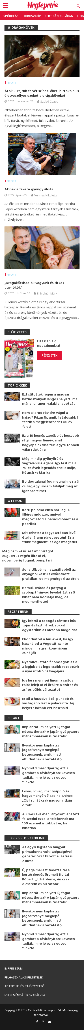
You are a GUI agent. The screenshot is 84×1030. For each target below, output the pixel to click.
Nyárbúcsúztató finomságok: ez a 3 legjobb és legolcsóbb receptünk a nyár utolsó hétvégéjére (50, 667)
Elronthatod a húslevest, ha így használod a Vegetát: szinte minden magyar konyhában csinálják (47, 646)
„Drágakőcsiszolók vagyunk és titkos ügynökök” (34, 285)
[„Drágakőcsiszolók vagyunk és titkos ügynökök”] (42, 247)
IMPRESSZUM (13, 968)
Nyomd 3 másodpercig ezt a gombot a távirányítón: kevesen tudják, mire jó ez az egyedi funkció (48, 775)
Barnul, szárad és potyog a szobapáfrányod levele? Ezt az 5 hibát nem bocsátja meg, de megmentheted (48, 595)
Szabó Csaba (49, 101)
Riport (11, 83)
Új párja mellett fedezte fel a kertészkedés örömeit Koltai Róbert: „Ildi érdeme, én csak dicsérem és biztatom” (46, 877)
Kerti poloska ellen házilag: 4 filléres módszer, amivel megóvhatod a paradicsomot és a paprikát (50, 517)
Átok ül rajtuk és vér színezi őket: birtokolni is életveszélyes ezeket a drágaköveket (41, 93)
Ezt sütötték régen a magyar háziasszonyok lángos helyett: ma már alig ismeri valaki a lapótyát (50, 399)
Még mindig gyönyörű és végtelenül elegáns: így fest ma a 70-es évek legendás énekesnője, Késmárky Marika (49, 466)
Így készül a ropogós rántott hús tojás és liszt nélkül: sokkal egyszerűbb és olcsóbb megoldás (49, 626)
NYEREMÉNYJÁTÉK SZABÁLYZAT (25, 995)
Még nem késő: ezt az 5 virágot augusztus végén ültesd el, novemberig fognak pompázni (28, 556)
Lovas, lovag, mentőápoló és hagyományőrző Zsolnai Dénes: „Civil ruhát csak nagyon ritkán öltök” (47, 798)
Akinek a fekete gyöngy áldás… (30, 189)
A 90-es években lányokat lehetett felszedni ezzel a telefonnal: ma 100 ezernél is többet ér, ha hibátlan (50, 821)
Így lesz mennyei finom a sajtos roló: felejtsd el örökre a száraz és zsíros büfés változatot (50, 685)
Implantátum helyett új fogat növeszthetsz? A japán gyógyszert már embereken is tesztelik (50, 732)
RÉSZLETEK (49, 355)
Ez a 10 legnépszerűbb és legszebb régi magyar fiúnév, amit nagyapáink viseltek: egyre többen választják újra (50, 443)
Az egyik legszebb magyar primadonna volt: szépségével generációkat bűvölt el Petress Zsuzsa (47, 854)
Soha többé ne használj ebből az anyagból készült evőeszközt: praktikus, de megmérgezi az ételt (50, 574)
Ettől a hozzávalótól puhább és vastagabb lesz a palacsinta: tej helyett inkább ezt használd (48, 704)
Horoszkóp (32, 16)
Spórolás (11, 16)
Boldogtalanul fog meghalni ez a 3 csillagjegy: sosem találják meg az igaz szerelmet (50, 486)
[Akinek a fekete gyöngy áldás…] (42, 153)
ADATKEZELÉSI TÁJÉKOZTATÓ (24, 986)
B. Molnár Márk (47, 293)
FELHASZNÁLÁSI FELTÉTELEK (23, 977)
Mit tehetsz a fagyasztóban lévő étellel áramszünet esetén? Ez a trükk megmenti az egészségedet (50, 538)
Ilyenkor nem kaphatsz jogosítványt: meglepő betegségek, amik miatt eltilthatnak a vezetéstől (42, 752)
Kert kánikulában (59, 16)
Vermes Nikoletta (46, 195)
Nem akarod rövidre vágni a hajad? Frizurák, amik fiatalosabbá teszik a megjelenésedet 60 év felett (50, 420)
